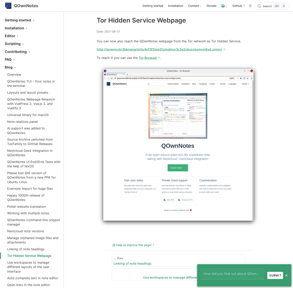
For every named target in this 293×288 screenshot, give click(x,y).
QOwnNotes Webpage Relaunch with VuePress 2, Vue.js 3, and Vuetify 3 (31, 103)
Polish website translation (26, 207)
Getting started (153, 5)
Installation (175, 5)
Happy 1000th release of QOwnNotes (25, 197)
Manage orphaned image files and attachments (32, 240)
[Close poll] (286, 275)
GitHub (237, 5)
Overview (14, 74)
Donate (211, 5)
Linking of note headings (25, 249)
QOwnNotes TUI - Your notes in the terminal (31, 83)
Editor (10, 36)
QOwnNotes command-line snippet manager (33, 222)
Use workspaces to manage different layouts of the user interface (28, 266)
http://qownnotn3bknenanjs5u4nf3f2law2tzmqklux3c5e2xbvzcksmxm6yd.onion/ (159, 49)
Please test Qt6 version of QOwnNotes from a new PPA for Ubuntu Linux (31, 177)
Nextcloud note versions (25, 231)
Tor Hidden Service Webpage (29, 256)
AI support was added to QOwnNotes (26, 130)
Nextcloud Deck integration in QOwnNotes (29, 153)
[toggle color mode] (250, 6)
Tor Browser (148, 58)
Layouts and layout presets (27, 92)
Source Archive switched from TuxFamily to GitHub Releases (30, 141)
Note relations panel (22, 122)
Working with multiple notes (28, 213)
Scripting (13, 44)
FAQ (8, 59)
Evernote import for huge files (30, 189)
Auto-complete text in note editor (32, 278)
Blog (9, 67)
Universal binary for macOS (28, 115)
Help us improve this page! (133, 245)
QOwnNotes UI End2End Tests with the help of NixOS (33, 164)
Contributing (16, 52)
